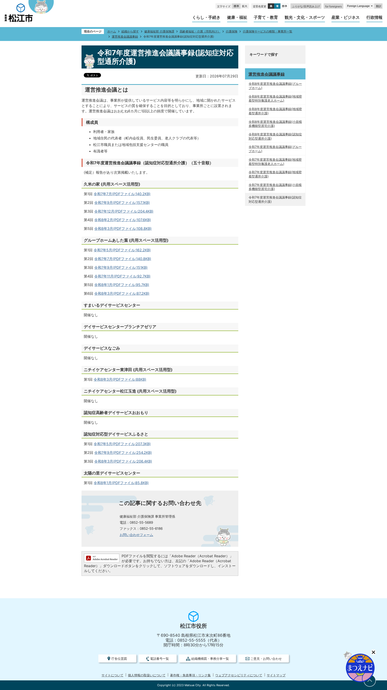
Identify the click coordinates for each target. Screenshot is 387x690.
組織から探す (130, 31)
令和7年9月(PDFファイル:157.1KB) (122, 202)
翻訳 (378, 6)
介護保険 (231, 31)
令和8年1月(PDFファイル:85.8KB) (121, 483)
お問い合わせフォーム (136, 535)
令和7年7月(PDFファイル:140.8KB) (122, 258)
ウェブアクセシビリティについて (238, 675)
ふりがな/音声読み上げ (306, 6)
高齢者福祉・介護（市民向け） (200, 31)
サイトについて (112, 675)
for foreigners (333, 6)
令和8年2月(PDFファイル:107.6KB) (122, 220)
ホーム (111, 31)
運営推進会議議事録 (125, 36)
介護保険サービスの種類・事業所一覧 (267, 31)
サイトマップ (276, 675)
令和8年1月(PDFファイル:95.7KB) (121, 284)
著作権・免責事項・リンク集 (190, 675)
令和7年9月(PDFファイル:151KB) (121, 267)
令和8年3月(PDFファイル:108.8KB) (123, 228)
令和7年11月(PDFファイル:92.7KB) (122, 276)
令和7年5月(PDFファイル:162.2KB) (122, 250)
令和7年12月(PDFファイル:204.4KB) (123, 211)
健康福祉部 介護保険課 (159, 31)
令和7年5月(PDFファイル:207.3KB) (122, 444)
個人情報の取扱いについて (147, 675)
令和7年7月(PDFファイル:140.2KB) (122, 194)
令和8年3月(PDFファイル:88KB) (120, 379)
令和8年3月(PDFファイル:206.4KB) (123, 461)
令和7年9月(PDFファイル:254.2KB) (123, 452)
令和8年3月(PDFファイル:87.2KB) (121, 293)
